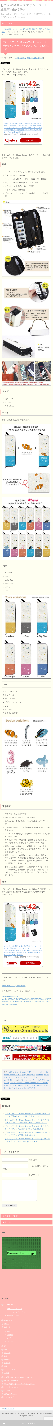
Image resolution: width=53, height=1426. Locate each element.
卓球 (8, 1331)
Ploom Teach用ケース (12, 1075)
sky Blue (39, 1075)
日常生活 (7, 1359)
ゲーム (6, 1324)
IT (5, 1346)
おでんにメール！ (10, 1394)
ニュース (7, 1353)
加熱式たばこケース (35, 58)
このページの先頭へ (28, 1423)
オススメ (19, 1077)
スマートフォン (9, 1304)
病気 (5, 1366)
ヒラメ (38, 1080)
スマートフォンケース (14, 1309)
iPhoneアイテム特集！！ (13, 1380)
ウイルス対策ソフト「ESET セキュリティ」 (19, 1384)
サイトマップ (9, 1397)
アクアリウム (9, 1077)
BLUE (11, 1072)
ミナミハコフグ (26, 1088)
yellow (46, 1075)
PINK (29, 1072)
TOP (22, 29)
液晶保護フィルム (13, 1315)
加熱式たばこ (20, 58)
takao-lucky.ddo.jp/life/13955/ (13, 986)
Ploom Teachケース (40, 1072)
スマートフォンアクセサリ (16, 1312)
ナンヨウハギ (11, 1080)
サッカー (10, 1338)
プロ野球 (10, 1335)
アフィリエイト (9, 1369)
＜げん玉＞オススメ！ (12, 1387)
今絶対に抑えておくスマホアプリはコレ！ (19, 1377)
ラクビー (10, 1341)
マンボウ (15, 1088)
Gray (17, 1072)
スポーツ (7, 1327)
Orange (23, 1072)
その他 (6, 1373)
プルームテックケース (26, 1085)
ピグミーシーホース (26, 1080)
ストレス (7, 1363)
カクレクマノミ (34, 1077)
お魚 (25, 1077)
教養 (5, 1356)
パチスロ (7, 1349)
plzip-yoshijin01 (28, 1075)
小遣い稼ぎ (8, 1320)
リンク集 (7, 1390)
